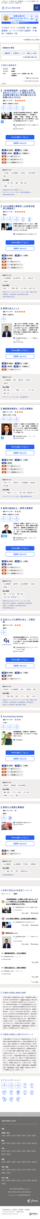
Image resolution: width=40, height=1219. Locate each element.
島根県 (9, 1169)
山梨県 (24, 1151)
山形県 (29, 1135)
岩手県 (14, 1135)
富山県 (9, 1151)
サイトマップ (13, 1195)
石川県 (14, 1151)
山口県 (24, 1169)
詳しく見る (25, 913)
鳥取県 (4, 1169)
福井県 (19, 1151)
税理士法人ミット (12, 933)
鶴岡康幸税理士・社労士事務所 (15, 953)
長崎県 (14, 1180)
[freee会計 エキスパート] (4, 1085)
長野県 (29, 1151)
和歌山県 (34, 1162)
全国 (3, 1128)
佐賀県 (9, 1180)
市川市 (27, 1000)
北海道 (4, 1135)
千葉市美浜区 (25, 1025)
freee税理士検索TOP (24, 1195)
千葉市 (33, 1023)
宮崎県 (29, 1180)
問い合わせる (34, 913)
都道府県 (7, 53)
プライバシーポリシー (9, 1211)
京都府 (14, 1162)
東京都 (29, 1143)
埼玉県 (19, 1143)
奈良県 (29, 1162)
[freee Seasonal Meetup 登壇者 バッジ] (4, 1092)
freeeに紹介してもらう (20, 137)
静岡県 (4, 1154)
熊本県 (19, 1180)
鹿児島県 (34, 1180)
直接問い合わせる (20, 143)
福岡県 (4, 1180)
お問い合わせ (20, 1211)
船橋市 (22, 1000)
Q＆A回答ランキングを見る (31, 39)
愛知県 (9, 1154)
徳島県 (29, 1169)
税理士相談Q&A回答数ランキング (19, 1188)
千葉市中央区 (6, 1025)
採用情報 (20, 1209)
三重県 (4, 1162)
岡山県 (14, 1169)
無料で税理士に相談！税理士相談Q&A (19, 1192)
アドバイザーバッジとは (31, 81)
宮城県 (19, 1135)
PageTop (20, 1114)
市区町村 (16, 53)
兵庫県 (24, 1162)
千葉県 (24, 1143)
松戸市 (32, 1025)
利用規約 (27, 1209)
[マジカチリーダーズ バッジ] (4, 1099)
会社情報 (14, 1209)
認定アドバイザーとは (32, 78)
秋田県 (24, 1135)
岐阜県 (34, 1151)
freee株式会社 (6, 1209)
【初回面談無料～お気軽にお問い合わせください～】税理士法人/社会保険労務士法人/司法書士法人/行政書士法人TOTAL (22, 901)
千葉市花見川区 (16, 1025)
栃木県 (9, 1143)
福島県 (34, 1135)
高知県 (9, 1172)
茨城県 (4, 1143)
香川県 (34, 1169)
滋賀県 (9, 1162)
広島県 (19, 1169)
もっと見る (35, 982)
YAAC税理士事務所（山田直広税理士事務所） (22, 918)
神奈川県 (34, 1143)
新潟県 (4, 1151)
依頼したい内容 (31, 53)
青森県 (9, 1135)
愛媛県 (4, 1172)
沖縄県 (4, 1183)
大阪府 (19, 1162)
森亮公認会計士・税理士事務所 (15, 968)
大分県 (24, 1180)
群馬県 (14, 1143)
